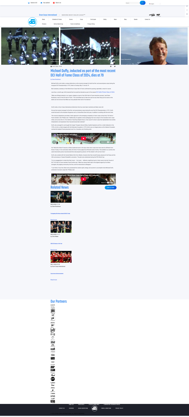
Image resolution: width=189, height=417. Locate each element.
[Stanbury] (53, 388)
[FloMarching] (53, 343)
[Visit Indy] (53, 332)
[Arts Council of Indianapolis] (53, 340)
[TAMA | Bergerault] (53, 380)
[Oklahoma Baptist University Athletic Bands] (53, 315)
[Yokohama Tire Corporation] (53, 326)
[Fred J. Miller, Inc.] (53, 383)
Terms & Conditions (75, 24)
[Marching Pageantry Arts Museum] (53, 355)
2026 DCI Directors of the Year (56, 244)
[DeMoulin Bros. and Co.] (53, 305)
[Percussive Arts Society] (53, 352)
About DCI (71, 404)
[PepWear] (53, 323)
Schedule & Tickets (57, 19)
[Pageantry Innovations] (53, 320)
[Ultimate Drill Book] (53, 402)
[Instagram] (187, 10)
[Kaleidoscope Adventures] (53, 373)
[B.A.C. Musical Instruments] (53, 335)
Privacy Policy (91, 24)
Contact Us (147, 19)
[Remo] (53, 362)
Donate (135, 19)
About (43, 19)
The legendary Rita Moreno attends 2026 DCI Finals (60, 214)
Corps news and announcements (57, 274)
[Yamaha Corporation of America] (53, 394)
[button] (110, 66)
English (152, 3)
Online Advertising (58, 24)
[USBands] (53, 399)
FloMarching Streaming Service (112, 404)
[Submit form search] (143, 3)
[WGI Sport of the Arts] (53, 349)
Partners (44, 24)
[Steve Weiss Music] (53, 365)
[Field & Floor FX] (53, 370)
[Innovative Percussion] (53, 307)
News (115, 19)
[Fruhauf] (53, 386)
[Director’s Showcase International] (53, 368)
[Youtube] (187, 14)
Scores (71, 19)
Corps (81, 19)
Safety (105, 19)
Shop (125, 19)
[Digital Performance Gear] (53, 359)
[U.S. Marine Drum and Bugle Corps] (53, 391)
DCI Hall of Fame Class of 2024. (105, 92)
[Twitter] (187, 6)
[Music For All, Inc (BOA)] (53, 346)
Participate (93, 19)
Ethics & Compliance (94, 404)
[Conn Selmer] (53, 396)
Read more (54, 219)
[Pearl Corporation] (53, 375)
